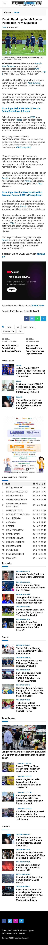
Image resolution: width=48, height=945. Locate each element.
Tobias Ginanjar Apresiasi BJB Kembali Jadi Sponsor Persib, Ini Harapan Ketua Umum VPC (29, 404)
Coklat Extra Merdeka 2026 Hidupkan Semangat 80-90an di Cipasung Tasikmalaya (30, 855)
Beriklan (22, 933)
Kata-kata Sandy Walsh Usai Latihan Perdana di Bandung (30, 575)
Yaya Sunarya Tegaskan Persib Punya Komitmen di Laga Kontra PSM (35, 346)
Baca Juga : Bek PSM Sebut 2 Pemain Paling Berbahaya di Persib (21, 109)
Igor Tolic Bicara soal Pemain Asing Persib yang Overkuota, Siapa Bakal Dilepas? (29, 626)
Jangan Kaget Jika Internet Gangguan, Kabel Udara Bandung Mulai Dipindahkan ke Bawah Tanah (24, 754)
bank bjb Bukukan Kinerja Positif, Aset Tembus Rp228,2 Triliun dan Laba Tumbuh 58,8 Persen (28, 677)
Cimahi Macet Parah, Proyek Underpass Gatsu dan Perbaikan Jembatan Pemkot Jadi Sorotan (30, 815)
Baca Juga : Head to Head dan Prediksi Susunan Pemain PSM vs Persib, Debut (22, 193)
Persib (4, 27)
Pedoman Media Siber (9, 933)
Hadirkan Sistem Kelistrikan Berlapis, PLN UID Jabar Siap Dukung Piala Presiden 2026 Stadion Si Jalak (30, 692)
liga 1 (20, 331)
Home (8, 12)
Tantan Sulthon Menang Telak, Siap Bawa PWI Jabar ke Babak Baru (29, 651)
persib (9, 327)
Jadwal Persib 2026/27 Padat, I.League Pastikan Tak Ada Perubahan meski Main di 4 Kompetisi (30, 372)
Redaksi (16, 931)
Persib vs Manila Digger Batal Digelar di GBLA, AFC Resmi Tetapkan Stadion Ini (30, 612)
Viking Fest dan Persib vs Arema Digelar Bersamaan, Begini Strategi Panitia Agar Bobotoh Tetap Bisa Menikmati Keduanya (29, 894)
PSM (36, 69)
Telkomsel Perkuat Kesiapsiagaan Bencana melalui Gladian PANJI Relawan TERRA (28, 707)
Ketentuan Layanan (27, 931)
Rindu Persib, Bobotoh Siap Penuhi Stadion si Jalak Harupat (29, 880)
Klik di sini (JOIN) (23, 147)
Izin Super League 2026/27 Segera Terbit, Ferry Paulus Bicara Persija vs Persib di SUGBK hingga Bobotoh (29, 388)
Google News (38, 305)
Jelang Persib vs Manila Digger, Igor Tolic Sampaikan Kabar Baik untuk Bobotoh (30, 600)
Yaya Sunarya (8, 66)
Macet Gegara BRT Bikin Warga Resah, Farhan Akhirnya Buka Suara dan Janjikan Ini (28, 783)
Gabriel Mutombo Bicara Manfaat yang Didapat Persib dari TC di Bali (30, 588)
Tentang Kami (6, 931)
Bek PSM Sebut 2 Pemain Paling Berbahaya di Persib (11, 345)
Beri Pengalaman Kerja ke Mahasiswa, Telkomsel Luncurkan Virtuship (29, 663)
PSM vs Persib (29, 327)
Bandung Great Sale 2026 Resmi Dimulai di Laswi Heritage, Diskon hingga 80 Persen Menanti (29, 799)
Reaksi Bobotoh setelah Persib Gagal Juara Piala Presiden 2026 (28, 867)
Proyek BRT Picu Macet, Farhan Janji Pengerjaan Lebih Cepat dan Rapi (28, 769)
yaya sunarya (8, 331)
